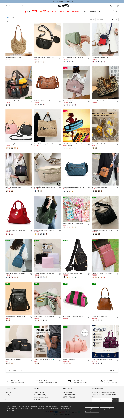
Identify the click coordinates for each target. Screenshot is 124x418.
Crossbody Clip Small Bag (99, 316)
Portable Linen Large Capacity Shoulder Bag (45, 144)
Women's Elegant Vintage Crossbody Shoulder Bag (16, 316)
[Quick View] (30, 58)
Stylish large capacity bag (13, 187)
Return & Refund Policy (40, 395)
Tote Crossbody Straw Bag (13, 57)
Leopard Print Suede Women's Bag (102, 230)
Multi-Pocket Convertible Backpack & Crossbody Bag (16, 273)
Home (7, 17)
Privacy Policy (37, 399)
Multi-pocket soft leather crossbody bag (45, 100)
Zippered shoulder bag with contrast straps (45, 187)
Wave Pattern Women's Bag (13, 359)
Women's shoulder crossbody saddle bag (45, 57)
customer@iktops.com (17, 382)
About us (7, 399)
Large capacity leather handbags (44, 230)
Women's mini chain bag (99, 187)
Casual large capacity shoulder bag (73, 187)
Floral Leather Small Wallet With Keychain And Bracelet (73, 223)
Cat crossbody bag (10, 144)
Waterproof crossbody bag (100, 57)
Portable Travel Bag (69, 359)
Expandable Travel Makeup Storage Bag (73, 316)
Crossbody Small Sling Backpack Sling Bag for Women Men (73, 273)
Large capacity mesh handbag (14, 100)
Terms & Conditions (39, 392)
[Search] (22, 5)
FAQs (6, 397)
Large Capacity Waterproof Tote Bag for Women (102, 359)
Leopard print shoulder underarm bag (102, 100)
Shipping (7, 395)
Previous (13, 370)
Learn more (10, 410)
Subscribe (115, 400)
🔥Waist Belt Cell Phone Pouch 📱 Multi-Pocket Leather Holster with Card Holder (45, 359)
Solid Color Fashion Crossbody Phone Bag (102, 273)
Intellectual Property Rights (41, 397)
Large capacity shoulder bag (71, 100)
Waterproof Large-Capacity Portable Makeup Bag (45, 273)
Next (110, 370)
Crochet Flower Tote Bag (99, 144)
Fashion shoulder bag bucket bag (15, 230)
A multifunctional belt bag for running (73, 144)
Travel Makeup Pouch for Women (73, 57)
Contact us (8, 392)
